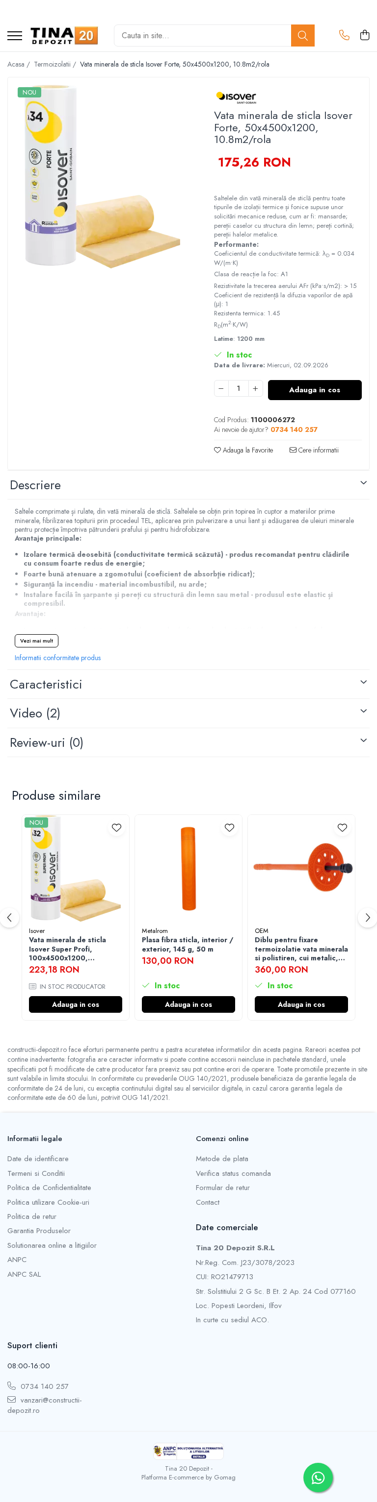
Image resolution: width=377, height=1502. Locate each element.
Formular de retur (223, 1188)
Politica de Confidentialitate (49, 1188)
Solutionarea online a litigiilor (52, 1245)
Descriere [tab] (35, 485)
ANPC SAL (24, 1274)
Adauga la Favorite (247, 450)
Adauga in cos (314, 389)
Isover (37, 930)
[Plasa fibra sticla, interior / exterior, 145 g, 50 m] (188, 868)
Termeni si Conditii (36, 1173)
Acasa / (19, 64)
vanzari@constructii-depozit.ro (44, 1405)
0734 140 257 (43, 1387)
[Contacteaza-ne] (344, 36)
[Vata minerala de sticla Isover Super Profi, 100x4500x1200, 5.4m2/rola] (75, 868)
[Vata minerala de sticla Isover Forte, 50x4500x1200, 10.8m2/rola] (102, 176)
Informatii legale (34, 1138)
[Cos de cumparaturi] (364, 36)
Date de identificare (38, 1159)
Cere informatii (317, 450)
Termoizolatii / (56, 64)
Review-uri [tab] (46, 742)
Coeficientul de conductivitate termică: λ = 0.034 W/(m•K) (284, 258)
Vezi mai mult (36, 640)
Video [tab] (35, 713)
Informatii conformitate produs (58, 657)
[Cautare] (303, 35)
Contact (207, 1202)
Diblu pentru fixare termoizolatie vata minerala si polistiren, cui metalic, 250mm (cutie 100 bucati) (301, 948)
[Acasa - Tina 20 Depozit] (64, 36)
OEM (262, 930)
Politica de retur (31, 1217)
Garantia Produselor (39, 1231)
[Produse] (14, 36)
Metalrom (155, 930)
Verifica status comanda (233, 1173)
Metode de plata (222, 1159)
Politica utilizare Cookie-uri (48, 1202)
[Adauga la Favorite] (116, 827)
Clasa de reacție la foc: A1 (251, 274)
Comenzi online (222, 1138)
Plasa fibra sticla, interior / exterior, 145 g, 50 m (188, 944)
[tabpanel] (102, 176)
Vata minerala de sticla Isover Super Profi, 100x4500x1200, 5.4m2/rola (67, 948)
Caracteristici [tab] (46, 684)
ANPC (17, 1260)
